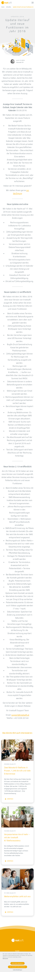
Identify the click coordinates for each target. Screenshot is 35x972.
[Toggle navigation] (32, 2)
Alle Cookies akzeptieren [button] (17, 963)
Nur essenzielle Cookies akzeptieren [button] (17, 966)
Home (2, 7)
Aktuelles (8, 7)
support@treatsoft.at (20, 715)
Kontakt (17, 951)
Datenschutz (5, 958)
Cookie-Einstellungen (17, 969)
